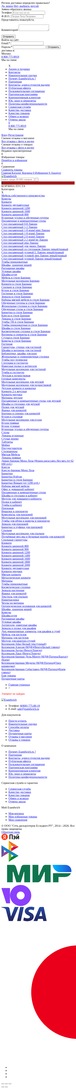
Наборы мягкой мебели (15, 486)
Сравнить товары (11, 169)
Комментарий (9, 29)
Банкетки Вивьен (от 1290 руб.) (20, 482)
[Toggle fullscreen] (6, 1083)
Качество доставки (19, 110)
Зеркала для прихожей (14, 523)
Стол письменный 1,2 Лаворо (19, 227)
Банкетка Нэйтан (11, 476)
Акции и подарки (19, 69)
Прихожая (7, 508)
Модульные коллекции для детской (22, 381)
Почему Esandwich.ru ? (22, 78)
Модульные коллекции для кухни (21, 419)
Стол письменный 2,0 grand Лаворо (22, 236)
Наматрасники (10, 599)
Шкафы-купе (9, 274)
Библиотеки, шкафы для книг (19, 353)
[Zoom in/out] (9, 1083)
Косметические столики (15, 587)
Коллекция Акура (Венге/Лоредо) (21, 650)
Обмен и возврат (18, 116)
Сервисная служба (19, 106)
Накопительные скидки (22, 75)
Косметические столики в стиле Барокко (25, 331)
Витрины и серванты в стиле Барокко (24, 334)
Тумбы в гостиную (12, 372)
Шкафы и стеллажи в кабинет (19, 495)
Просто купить (17, 720)
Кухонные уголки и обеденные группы (25, 217)
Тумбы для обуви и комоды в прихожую (25, 520)
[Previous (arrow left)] (2, 1086)
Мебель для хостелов (14, 634)
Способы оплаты (18, 727)
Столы (5, 432)
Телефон (6, 12)
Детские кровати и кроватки (18, 388)
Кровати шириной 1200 (15, 208)
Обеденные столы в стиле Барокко (22, 309)
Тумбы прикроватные (14, 261)
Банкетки (7, 473)
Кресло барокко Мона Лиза (17, 470)
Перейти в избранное (14, 160)
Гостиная (6, 343)
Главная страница (19, 684)
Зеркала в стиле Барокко (16, 296)
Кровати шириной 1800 (15, 561)
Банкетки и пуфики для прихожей (22, 527)
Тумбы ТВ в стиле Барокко (17, 321)
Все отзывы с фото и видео (17, 141)
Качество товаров (19, 113)
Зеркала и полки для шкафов (18, 628)
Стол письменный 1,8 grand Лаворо (22, 233)
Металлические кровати (16, 577)
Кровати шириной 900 (15, 549)
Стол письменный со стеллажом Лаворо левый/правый (34, 249)
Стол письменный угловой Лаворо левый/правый (31, 258)
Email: (5, 43)
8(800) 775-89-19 (30, 705)
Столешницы (9, 451)
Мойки (5, 445)
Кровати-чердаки (11, 394)
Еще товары (8, 675)
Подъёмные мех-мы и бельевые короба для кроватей (33, 536)
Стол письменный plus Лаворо (19, 242)
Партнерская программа (23, 94)
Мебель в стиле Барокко (15, 277)
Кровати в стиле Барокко (16, 283)
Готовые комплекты (13, 378)
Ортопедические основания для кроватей (26, 606)
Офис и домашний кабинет (17, 489)
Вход (4, 135)
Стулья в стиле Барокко (15, 337)
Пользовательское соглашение (26, 91)
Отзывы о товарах (19, 739)
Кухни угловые (10, 426)
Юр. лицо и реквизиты (22, 100)
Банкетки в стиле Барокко (17, 312)
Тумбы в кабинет (11, 505)
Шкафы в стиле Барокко (16, 328)
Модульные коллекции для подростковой (26, 385)
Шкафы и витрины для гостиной (21, 350)
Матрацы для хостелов (15, 637)
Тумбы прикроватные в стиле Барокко (24, 325)
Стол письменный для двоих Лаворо (23, 246)
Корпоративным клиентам (24, 97)
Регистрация (15, 135)
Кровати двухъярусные (15, 205)
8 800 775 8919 (10, 56)
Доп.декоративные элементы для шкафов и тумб (30, 631)
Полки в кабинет (11, 501)
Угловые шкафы (11, 271)
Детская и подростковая (15, 375)
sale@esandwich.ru (28, 708)
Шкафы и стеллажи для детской (20, 403)
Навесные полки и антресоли (19, 366)
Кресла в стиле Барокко (15, 315)
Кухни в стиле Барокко (15, 290)
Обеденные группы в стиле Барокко (23, 302)
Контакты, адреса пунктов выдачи (29, 84)
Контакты (14, 72)
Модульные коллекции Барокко (20, 280)
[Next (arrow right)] (6, 1086)
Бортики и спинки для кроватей (20, 413)
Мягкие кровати (11, 574)
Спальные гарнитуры (14, 539)
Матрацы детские (12, 397)
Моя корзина (16, 813)
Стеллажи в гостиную (14, 362)
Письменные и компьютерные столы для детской (31, 400)
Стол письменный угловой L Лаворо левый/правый (32, 252)
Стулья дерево (10, 438)
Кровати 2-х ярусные (14, 391)
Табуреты (7, 441)
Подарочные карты (13, 678)
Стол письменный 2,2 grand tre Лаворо (24, 239)
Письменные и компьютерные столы (23, 220)
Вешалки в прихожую (14, 511)
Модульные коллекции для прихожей (23, 517)
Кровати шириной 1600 (15, 211)
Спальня (6, 530)
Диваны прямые (11, 457)
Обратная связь (10, 832)
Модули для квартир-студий (18, 640)
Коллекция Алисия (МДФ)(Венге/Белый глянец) (30, 647)
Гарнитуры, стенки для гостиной (21, 347)
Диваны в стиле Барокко (16, 318)
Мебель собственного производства (23, 195)
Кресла (5, 467)
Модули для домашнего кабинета (21, 498)
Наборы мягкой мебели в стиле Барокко (25, 299)
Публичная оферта (19, 87)
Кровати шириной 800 (15, 214)
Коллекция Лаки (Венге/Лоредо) (21, 653)
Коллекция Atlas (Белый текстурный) (23, 643)
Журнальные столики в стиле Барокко (24, 306)
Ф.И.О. (5, 16)
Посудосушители (11, 448)
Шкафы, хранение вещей (16, 265)
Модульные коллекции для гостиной (23, 369)
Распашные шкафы (12, 268)
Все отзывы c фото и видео (17, 147)
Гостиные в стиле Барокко (17, 293)
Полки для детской (12, 407)
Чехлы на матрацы (12, 602)
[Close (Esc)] (2, 1083)
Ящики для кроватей (14, 410)
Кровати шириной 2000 (15, 565)
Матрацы (7, 580)
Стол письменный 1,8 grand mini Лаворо (25, 230)
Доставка (14, 730)
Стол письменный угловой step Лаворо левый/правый (34, 255)
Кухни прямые (10, 422)
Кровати (6, 201)
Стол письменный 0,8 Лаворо (19, 223)
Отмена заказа (17, 119)
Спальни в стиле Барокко (16, 287)
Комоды (6, 198)
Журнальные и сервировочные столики (25, 356)
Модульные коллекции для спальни (22, 533)
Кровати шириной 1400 (15, 555)
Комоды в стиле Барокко (16, 340)
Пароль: (6, 46)
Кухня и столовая (11, 416)
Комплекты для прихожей (17, 514)
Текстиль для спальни (14, 596)
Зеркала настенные (12, 590)
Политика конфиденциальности (27, 103)
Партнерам (15, 81)
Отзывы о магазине (20, 736)
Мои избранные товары (22, 816)
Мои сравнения (17, 819)
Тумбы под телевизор (14, 359)
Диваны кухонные (12, 435)
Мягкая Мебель (10, 454)
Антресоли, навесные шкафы (19, 625)
